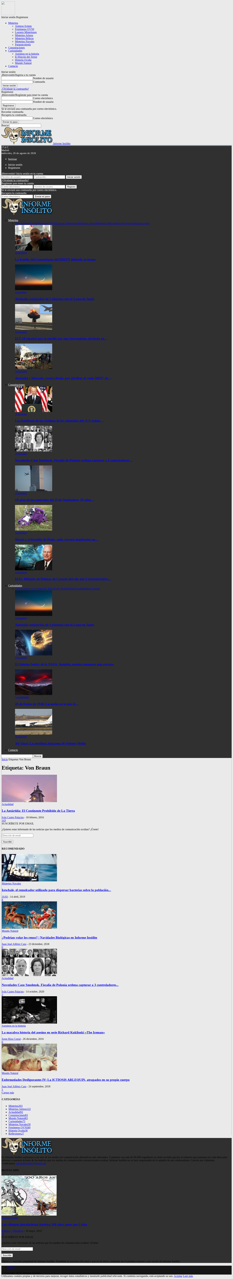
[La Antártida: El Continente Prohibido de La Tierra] (29, 801)
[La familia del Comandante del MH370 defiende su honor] (33, 249)
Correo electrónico (43, 98)
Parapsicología (23, 44)
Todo (18, 223)
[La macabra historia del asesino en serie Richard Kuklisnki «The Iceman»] (29, 1022)
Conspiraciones (16, 47)
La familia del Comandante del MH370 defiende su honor (55, 259)
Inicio (11, 1267)
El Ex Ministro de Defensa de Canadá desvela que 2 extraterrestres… (63, 579)
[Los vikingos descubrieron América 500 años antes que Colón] (29, 1214)
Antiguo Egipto (23, 26)
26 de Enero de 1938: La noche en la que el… (46, 704)
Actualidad (21, 252)
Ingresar (12, 159)
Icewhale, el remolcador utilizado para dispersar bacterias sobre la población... (56, 890)
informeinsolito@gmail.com (31, 1163)
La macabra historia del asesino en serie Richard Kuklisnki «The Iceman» (53, 1032)
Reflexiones (16, 1133)
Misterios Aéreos (24, 35)
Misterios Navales (24, 41)
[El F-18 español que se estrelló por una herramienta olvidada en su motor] (33, 328)
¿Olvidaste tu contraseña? (15, 88)
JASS (5, 896)
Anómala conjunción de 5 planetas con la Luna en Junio (54, 299)
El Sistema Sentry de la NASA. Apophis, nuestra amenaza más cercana (64, 664)
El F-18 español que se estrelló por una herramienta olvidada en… (61, 338)
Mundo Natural (23, 63)
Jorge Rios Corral (11, 1038)
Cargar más (8, 1092)
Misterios (13, 23)
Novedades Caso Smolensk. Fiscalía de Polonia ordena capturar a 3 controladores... (60, 985)
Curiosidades (15, 50)
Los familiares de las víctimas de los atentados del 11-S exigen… (59, 420)
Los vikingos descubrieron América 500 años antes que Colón (44, 1224)
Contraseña (39, 81)
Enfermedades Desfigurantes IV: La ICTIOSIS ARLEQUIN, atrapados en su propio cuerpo (66, 1080)
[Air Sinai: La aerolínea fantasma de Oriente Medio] (33, 733)
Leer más (188, 1276)
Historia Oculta (23, 59)
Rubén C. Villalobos (12, 1230)
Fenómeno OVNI (24, 29)
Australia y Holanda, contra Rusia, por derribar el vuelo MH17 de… (63, 378)
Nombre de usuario (43, 78)
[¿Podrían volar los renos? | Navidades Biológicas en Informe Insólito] (29, 927)
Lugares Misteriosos (26, 32)
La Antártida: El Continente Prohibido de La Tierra (38, 810)
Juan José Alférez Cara (14, 944)
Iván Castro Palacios (13, 817)
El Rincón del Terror (26, 56)
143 (4, 820)
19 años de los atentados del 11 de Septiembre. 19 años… (54, 500)
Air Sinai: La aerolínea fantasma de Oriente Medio (50, 743)
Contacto (13, 66)
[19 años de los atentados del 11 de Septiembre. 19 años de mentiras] (33, 490)
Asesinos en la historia (27, 53)
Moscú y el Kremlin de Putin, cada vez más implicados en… (56, 539)
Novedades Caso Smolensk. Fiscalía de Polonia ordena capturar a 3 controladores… (74, 460)
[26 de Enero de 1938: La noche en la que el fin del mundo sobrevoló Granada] (33, 694)
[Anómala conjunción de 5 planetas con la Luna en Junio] (33, 289)
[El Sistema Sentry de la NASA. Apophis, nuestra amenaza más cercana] (33, 654)
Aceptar (178, 1276)
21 (2, 1234)
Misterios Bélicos (24, 38)
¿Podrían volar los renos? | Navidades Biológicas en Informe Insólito (49, 937)
